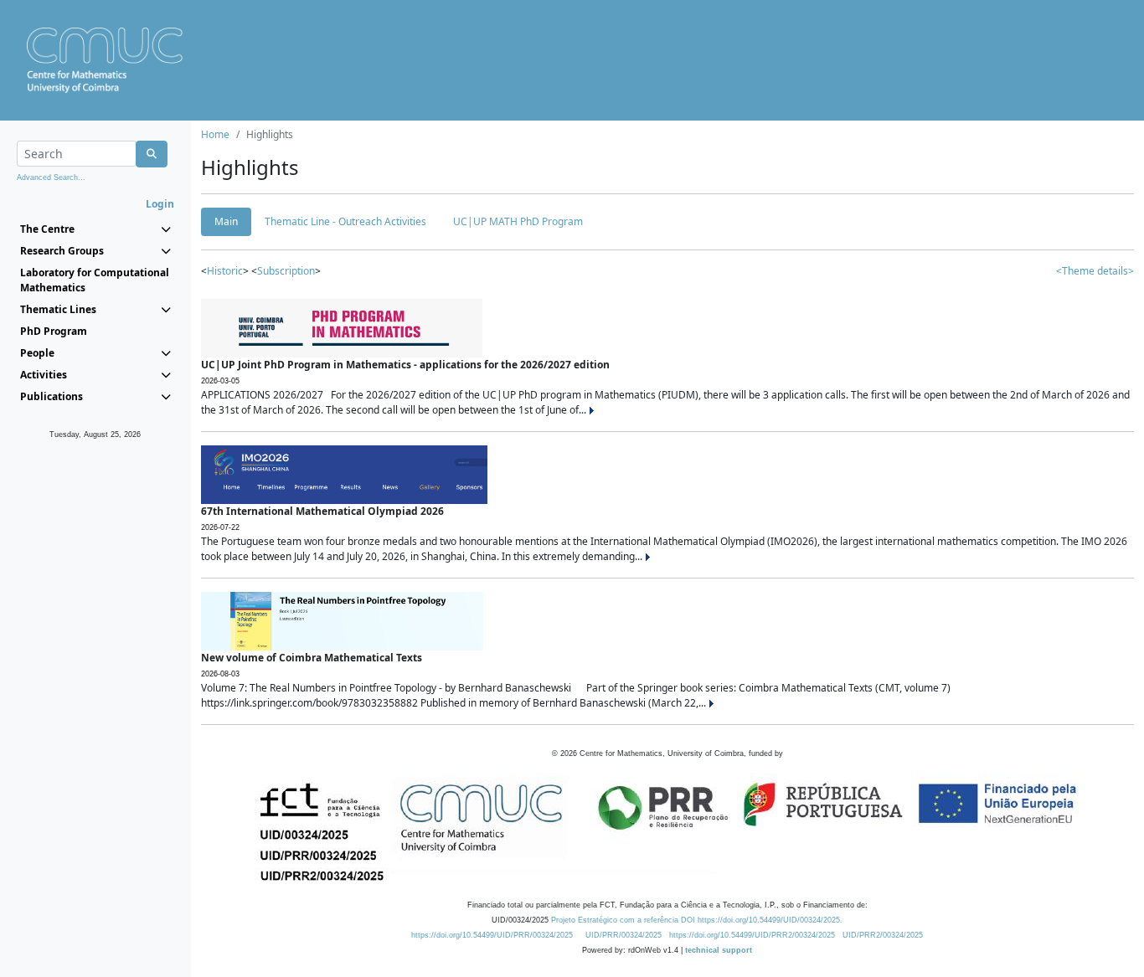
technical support (718, 950)
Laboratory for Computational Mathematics (94, 280)
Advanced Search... (51, 177)
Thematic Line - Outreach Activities (345, 221)
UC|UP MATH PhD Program (518, 221)
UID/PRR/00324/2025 (623, 935)
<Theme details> (1095, 271)
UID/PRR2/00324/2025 (883, 935)
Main (226, 221)
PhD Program (53, 331)
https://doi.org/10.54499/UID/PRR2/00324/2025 (752, 935)
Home (215, 134)
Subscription (286, 271)
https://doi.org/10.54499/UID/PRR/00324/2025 (492, 935)
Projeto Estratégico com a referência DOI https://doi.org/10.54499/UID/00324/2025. (697, 920)
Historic (225, 271)
